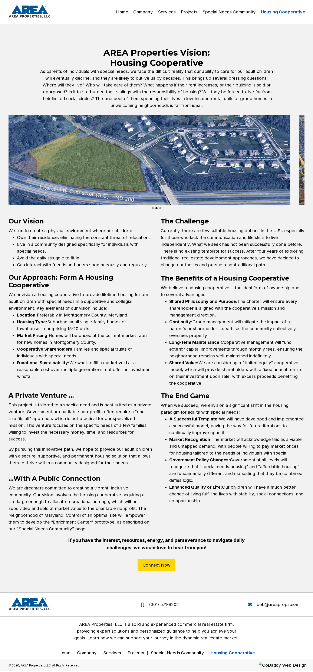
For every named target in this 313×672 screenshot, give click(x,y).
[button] (153, 208)
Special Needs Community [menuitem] (177, 653)
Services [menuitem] (112, 653)
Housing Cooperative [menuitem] (233, 653)
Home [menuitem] (64, 653)
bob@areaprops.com (278, 604)
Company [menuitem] (87, 653)
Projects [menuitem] (136, 653)
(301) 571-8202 (164, 604)
